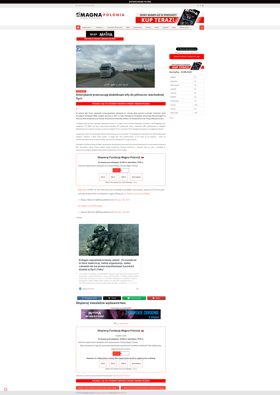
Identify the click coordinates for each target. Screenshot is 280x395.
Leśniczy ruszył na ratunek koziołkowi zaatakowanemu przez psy (144, 388)
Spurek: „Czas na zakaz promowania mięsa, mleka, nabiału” (98, 388)
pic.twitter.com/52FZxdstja (90, 206)
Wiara (157, 27)
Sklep (174, 27)
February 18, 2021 (121, 199)
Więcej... (172, 118)
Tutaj (135, 182)
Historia (148, 27)
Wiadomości (86, 27)
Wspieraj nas (184, 27)
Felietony (99, 27)
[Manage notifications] (5, 389)
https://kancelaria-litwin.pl (121, 375)
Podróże (165, 27)
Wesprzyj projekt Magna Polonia (100, 38)
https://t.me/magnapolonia (190, 53)
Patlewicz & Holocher (115, 27)
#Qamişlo (82, 189)
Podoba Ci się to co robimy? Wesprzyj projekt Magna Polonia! (121, 103)
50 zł (113, 177)
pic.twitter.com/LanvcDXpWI (136, 193)
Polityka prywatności (101, 393)
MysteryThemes (121, 393)
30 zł (103, 177)
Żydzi (128, 27)
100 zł (123, 177)
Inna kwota (136, 177)
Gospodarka (137, 27)
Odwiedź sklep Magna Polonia (100, 34)
